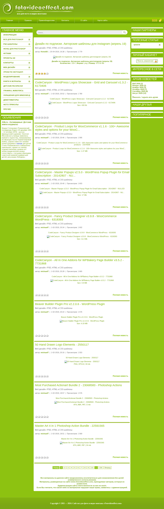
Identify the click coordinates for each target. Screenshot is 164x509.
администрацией (119, 487)
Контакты (65, 20)
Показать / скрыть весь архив (145, 97)
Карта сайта (102, 20)
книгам (19, 143)
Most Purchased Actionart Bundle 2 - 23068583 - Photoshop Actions (78, 385)
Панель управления (145, 61)
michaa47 (45, 94)
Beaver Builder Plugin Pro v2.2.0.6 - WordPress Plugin (70, 304)
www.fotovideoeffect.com (82, 482)
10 (92, 468)
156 (100, 468)
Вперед (108, 468)
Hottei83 (44, 52)
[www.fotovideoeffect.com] (37, 15)
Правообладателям (47, 20)
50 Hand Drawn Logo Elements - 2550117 (62, 344)
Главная (9, 20)
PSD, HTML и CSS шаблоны (59, 48)
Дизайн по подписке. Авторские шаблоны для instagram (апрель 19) (80, 43)
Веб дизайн (40, 48)
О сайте (84, 20)
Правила (28, 20)
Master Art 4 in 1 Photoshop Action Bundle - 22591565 (69, 425)
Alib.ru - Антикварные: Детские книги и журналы (16, 123)
